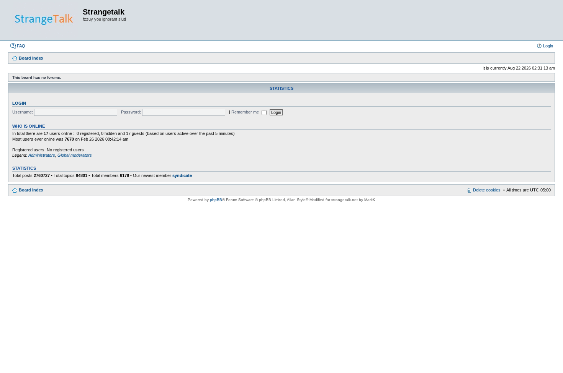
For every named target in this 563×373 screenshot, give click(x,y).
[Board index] (45, 20)
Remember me (245, 112)
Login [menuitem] (548, 46)
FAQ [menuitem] (21, 46)
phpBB (216, 200)
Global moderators (74, 155)
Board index (31, 190)
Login (19, 103)
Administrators (41, 155)
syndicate (182, 175)
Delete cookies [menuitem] (487, 190)
